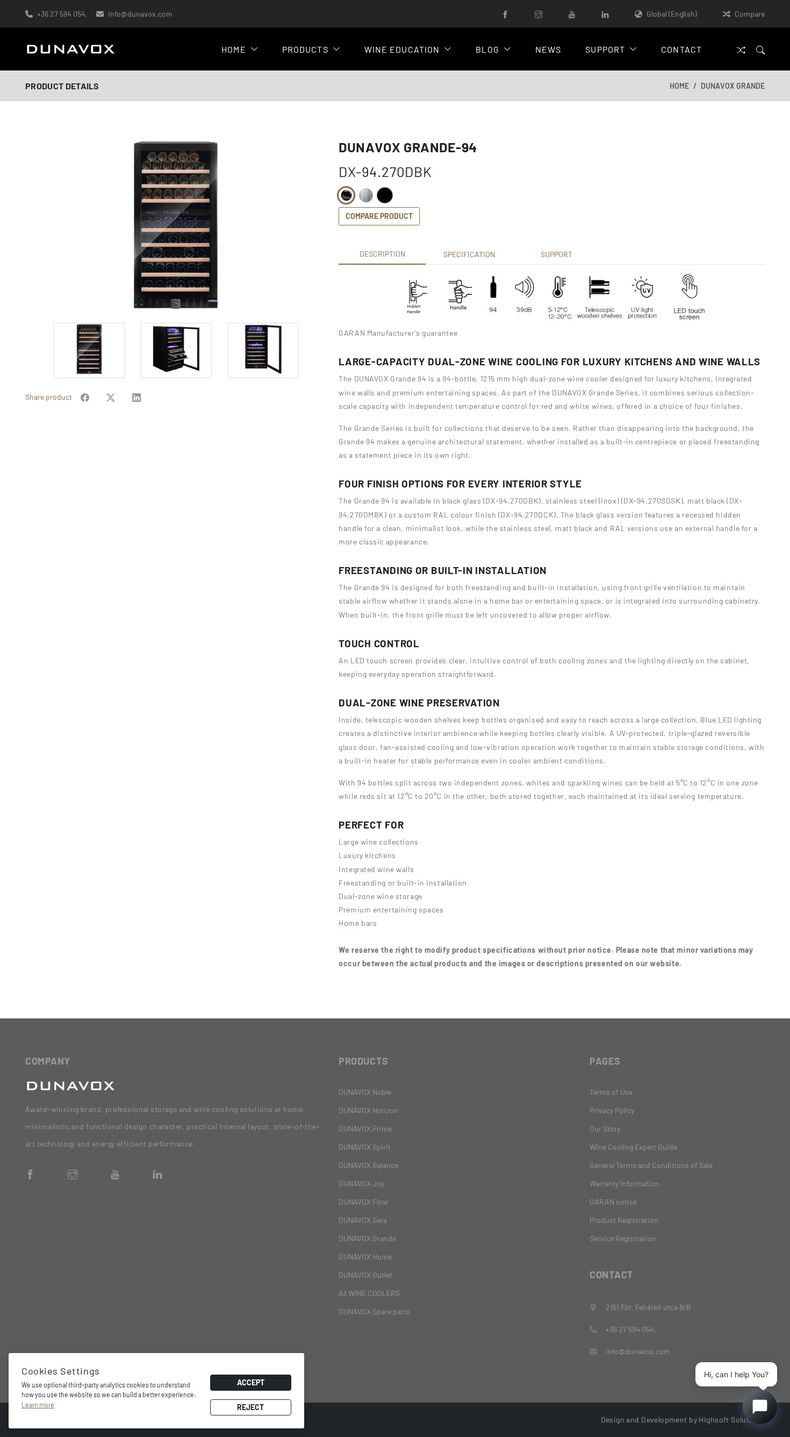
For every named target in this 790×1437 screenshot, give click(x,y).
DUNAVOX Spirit (365, 1146)
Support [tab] (556, 254)
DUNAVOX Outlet (365, 1274)
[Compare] (741, 49)
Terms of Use (611, 1091)
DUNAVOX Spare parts (374, 1311)
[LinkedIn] (605, 13)
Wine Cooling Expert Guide (633, 1146)
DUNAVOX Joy (361, 1183)
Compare (750, 13)
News (548, 49)
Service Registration (623, 1238)
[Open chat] (760, 1407)
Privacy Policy (612, 1110)
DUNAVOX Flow (363, 1201)
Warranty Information (624, 1183)
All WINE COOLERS (369, 1293)
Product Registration (624, 1219)
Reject (250, 1407)
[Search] (760, 49)
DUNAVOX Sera (363, 1219)
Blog (487, 49)
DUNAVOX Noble (365, 1091)
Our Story (605, 1128)
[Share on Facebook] (85, 396)
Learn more (37, 1404)
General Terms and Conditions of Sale (651, 1165)
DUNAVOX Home (365, 1256)
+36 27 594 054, (62, 13)
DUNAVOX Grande (733, 85)
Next (319, 226)
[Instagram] (538, 13)
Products (305, 49)
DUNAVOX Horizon (368, 1110)
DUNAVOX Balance (368, 1165)
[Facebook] (505, 13)
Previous (31, 226)
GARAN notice (613, 1201)
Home (233, 49)
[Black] (346, 195)
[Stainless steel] (365, 195)
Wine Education (402, 49)
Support (605, 49)
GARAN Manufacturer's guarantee (398, 332)
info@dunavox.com (140, 13)
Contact (681, 49)
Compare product (379, 216)
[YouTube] (572, 13)
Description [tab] (382, 253)
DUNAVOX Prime (365, 1128)
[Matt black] (384, 195)
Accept (250, 1382)
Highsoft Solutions (732, 1419)
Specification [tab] (469, 254)
